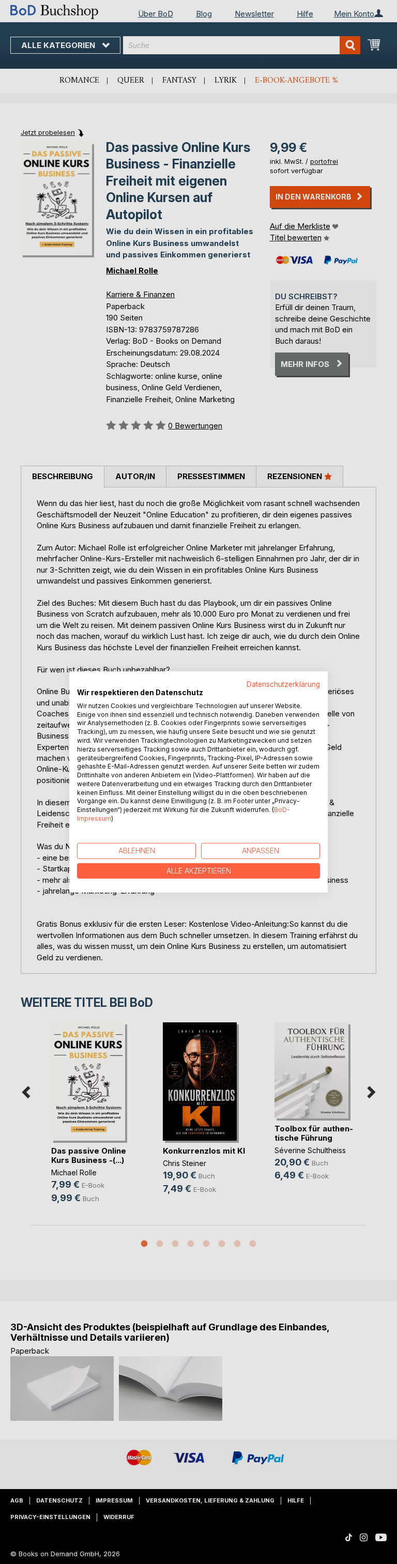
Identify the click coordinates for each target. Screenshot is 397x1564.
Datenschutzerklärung (283, 684)
